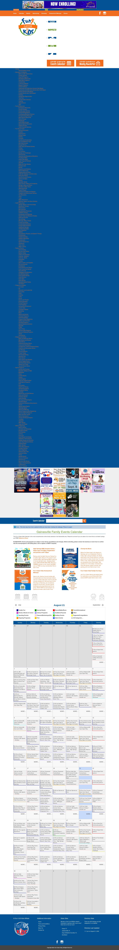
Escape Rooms (22, 145)
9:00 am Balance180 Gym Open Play (85, 672)
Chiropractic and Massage (25, 214)
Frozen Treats (22, 353)
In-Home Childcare (23, 83)
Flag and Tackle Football (25, 380)
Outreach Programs (24, 316)
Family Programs (23, 303)
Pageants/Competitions (80, 615)
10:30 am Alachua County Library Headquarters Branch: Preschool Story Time (59, 706)
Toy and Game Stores (24, 366)
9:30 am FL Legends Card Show (19, 838)
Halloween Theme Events (25, 438)
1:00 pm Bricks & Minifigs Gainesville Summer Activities (32, 695)
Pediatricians (22, 240)
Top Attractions (22, 195)
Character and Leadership (25, 290)
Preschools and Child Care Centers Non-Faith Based (32, 90)
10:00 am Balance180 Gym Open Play (19, 704)
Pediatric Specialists (24, 238)
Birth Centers (22, 208)
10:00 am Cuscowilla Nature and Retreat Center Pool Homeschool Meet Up (32, 832)
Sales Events (59, 618)
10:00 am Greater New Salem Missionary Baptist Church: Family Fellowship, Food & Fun (19, 849)
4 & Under (21, 287)
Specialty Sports (23, 408)
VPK (20, 104)
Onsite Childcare (23, 86)
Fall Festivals (22, 432)
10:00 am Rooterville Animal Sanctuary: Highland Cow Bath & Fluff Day (19, 689)
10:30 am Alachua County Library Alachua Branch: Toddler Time (45, 706)
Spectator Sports (23, 182)
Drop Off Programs (23, 77)
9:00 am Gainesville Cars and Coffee (19, 728)
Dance (20, 298)
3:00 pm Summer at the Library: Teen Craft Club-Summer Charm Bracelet (33, 706)
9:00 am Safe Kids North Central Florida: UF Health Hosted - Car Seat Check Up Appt (72, 774)
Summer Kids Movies (24, 461)
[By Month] (17, 597)
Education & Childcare (21, 72)
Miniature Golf (22, 166)
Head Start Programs (24, 80)
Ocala (46, 9)
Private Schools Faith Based (26, 91)
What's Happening (20, 425)
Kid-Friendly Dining (23, 354)
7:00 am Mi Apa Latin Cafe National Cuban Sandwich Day (19, 825)
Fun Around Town (20, 128)
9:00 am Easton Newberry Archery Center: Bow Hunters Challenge (98, 848)
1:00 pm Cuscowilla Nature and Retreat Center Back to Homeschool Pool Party (32, 740)
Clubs (20, 293)
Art (19, 288)
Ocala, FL (64, 928)
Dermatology (22, 219)
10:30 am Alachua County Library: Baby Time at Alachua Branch (58, 730)
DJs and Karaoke (23, 264)
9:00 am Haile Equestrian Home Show (18, 875)
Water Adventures (23, 199)
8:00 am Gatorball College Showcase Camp (97, 657)
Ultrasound (21, 243)
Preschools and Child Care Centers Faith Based (31, 88)
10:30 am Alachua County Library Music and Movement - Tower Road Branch (45, 696)
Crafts (20, 296)
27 (67, 820)
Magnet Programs (23, 85)
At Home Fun (22, 133)
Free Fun (21, 149)
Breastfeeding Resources (25, 211)
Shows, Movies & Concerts (26, 612)
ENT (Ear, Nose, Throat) (25, 220)
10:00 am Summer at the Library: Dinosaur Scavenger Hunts (32, 673)
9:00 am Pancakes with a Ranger (71, 824)
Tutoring (21, 101)
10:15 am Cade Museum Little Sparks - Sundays (19, 738)
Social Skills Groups (24, 122)
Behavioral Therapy (24, 206)
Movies (20, 167)
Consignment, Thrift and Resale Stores (29, 346)
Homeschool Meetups (55, 13)
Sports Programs (19, 367)
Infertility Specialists (24, 229)
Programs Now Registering (25, 319)
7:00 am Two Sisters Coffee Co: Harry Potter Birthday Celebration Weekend (98, 638)
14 (80, 717)
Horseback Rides (23, 158)
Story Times (22, 329)
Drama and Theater (24, 300)
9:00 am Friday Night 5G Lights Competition (46, 721)
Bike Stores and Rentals (25, 340)
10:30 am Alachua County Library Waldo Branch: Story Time (45, 738)
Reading (21, 95)
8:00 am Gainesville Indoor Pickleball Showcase (98, 695)
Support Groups (23, 125)
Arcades (21, 132)
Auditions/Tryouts (60, 612)
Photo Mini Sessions (24, 446)
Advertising (36, 13)
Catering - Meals (23, 258)
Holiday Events (59, 615)
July (19, 605)
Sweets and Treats (23, 364)
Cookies (21, 261)
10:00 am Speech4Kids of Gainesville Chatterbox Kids (59, 832)
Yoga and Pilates (23, 424)
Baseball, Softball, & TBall (25, 371)
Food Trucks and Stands (25, 269)
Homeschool (22, 82)
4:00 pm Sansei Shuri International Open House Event (32, 756)
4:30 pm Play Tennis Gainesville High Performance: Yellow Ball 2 (32, 859)
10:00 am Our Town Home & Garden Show (20, 881)
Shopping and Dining (20, 337)
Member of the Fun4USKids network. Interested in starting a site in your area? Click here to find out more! (71, 923)
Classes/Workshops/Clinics (44, 615)
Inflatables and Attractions (25, 272)
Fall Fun (21, 434)
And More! (64, 935)
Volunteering (22, 335)
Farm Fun (21, 435)
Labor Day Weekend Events (26, 442)
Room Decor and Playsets (25, 359)
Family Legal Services (24, 111)
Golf (20, 383)
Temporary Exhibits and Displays (27, 191)
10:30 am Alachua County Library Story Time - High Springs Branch (58, 739)
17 (27, 768)
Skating (20, 180)
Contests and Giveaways (25, 429)
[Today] (34, 597)
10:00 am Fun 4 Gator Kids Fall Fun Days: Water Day (46, 825)
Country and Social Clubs (25, 140)
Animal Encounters (23, 130)
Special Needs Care (24, 241)
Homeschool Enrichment (25, 306)
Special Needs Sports (24, 406)
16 (14, 768)
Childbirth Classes (23, 212)
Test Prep (21, 98)
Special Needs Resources (25, 124)
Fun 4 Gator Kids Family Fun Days (91, 571)
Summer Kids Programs (25, 330)
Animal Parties (22, 250)
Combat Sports (22, 375)
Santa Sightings (23, 450)
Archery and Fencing (24, 369)
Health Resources (20, 203)
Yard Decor (21, 283)
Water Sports (22, 422)
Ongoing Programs (24, 618)
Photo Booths (22, 280)
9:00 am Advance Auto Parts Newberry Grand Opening (20, 782)
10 (27, 717)
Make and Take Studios (25, 164)
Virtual (20, 333)
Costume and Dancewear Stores (27, 348)
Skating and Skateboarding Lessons (28, 403)
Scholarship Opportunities (25, 96)
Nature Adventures (23, 170)
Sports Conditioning (24, 409)
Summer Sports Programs (25, 413)
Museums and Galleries (25, 169)
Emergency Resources (24, 107)
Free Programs (22, 304)
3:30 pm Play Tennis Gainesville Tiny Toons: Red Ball (32, 748)
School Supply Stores (24, 361)
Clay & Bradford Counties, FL (69, 933)
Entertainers (22, 266)
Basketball (21, 372)
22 (93, 768)
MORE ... (102, 662)
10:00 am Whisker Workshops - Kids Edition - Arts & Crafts (45, 681)
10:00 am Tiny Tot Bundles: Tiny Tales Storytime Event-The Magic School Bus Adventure (45, 730)
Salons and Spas (23, 178)
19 (54, 768)
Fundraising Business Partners (26, 114)
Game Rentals (22, 270)
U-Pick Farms (22, 464)
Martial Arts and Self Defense (26, 393)
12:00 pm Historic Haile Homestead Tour (20, 799)
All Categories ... (78, 618)
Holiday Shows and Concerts (26, 440)
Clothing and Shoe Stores (25, 343)
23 (14, 820)
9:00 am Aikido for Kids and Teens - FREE (97, 705)
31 (27, 871)
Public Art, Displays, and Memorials (28, 174)
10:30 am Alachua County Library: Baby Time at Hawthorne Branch (45, 832)
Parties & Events (19, 248)
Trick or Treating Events (25, 463)
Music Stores (22, 358)
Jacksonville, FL (66, 930)
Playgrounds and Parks (25, 172)
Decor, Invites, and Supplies (26, 262)
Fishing (20, 148)
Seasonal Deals (23, 453)
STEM (20, 327)
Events (66, 13)
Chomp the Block (86, 549)
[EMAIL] (101, 597)
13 (67, 717)
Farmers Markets (23, 351)
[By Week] (26, 597)
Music (20, 312)
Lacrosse (21, 392)
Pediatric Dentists (23, 237)
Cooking (21, 295)
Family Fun (22, 610)
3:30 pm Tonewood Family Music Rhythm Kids (32, 800)
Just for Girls (22, 308)
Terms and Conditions (44, 924)
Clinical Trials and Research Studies (28, 216)
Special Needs (41, 610)
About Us (40, 928)
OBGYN (21, 232)
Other (75, 612)
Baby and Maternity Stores (25, 338)
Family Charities (23, 109)
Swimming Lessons (23, 416)
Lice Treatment (22, 230)
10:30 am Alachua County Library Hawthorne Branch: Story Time (71, 848)
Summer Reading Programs (26, 332)
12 (54, 717)
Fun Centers (22, 151)
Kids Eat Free (22, 356)
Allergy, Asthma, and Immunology (27, 204)
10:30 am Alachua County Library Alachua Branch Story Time (72, 706)
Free (38, 618)
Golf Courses (22, 154)
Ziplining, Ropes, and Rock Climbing (28, 201)
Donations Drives (23, 430)
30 (14, 871)
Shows (20, 455)
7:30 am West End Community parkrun (98, 644)
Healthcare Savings (24, 227)
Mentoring (21, 311)
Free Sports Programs (24, 382)
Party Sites (21, 279)
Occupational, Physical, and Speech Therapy (30, 233)
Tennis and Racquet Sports (26, 417)
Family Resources (20, 106)
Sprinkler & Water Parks (25, 187)
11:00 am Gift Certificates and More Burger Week (32, 839)
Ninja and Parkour (23, 395)
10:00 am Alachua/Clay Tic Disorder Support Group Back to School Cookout (19, 697)
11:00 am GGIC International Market (19, 747)
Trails (20, 198)
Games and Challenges (25, 153)
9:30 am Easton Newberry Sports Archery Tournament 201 (98, 809)
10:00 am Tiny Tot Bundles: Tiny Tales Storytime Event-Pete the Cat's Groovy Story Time (46, 784)
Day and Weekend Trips (25, 141)
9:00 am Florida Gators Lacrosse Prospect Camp (18, 773)
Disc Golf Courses (23, 143)
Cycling (20, 377)
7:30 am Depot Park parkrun (98, 650)
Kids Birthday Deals (24, 274)
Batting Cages (22, 135)
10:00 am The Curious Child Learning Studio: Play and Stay (33, 782)
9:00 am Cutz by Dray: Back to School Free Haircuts (20, 681)
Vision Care (22, 245)
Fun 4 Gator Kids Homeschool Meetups (42, 572)
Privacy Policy (41, 926)
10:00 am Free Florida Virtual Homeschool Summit (85, 800)
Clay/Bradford (80, 9)
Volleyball (21, 421)
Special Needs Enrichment (25, 324)
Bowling (21, 137)
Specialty (21, 325)
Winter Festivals (23, 466)
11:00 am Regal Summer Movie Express (31, 688)
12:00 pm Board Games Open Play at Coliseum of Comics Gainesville (19, 757)
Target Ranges (22, 190)
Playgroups (21, 120)
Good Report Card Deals (25, 437)
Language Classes (23, 309)
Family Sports (22, 379)
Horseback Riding (23, 390)
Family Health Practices (25, 225)
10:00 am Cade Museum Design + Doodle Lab (71, 673)
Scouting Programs (23, 322)
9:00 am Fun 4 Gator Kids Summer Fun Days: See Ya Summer (46, 673)
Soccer (20, 404)
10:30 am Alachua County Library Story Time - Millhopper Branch (45, 757)
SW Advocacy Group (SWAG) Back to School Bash (98, 630)
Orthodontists (22, 235)
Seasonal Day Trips (24, 451)
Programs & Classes (20, 285)
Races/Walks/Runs (60, 610)
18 (41, 768)
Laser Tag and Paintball (25, 161)
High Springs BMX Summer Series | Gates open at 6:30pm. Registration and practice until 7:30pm (44, 550)
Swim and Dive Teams (24, 414)
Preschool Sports (23, 396)
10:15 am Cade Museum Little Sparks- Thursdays (72, 695)
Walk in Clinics (22, 246)
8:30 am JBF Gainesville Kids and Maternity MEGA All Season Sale (19, 674)
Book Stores (22, 342)
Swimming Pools (23, 188)
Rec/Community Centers (25, 177)
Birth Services (22, 209)
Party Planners (22, 277)
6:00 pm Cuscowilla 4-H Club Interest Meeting (33, 903)
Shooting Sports (23, 401)
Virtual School (22, 103)
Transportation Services (25, 99)
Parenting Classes (23, 317)
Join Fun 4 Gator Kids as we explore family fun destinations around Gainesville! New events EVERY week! (92, 576)
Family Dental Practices (25, 224)
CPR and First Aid (23, 217)
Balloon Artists (22, 253)
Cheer (20, 374)
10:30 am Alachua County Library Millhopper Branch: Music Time (58, 696)
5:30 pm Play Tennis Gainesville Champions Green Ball (33, 896)
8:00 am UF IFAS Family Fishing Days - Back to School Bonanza (98, 749)
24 (27, 820)
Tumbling (21, 419)
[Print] (93, 597)
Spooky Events (22, 456)
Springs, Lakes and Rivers (25, 185)
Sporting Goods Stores (24, 363)
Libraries (21, 162)
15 (93, 717)
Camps (17, 69)
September (96, 605)
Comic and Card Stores (25, 345)
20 (67, 768)
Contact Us (41, 930)
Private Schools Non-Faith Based (27, 93)
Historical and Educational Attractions (28, 156)
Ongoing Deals (22, 443)
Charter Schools (23, 75)
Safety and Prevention (24, 321)
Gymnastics (22, 385)
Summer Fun (22, 459)
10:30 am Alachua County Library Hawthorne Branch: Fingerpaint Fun (45, 809)
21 (80, 768)
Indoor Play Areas (23, 159)
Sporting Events (23, 615)
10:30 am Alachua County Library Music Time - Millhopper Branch (58, 749)
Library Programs (42, 612)
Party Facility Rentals (24, 275)
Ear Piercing (22, 350)
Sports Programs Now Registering (27, 411)
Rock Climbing (22, 398)
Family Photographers (24, 112)
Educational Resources (24, 78)
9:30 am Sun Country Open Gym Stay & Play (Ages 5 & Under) (59, 673)
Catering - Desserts (24, 256)
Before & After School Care (25, 74)
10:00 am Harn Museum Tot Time (84, 704)
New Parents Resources (25, 117)
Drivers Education (23, 301)
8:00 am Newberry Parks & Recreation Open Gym (98, 688)
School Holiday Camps (24, 70)
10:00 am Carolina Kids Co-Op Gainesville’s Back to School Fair (85, 749)
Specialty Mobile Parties (25, 282)
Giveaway (44, 13)
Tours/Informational (79, 610)
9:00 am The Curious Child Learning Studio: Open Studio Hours (98, 756)
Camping (21, 138)
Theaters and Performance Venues (28, 193)
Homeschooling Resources (25, 116)
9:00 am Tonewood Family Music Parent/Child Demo (32, 773)
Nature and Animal (23, 314)
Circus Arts (21, 291)
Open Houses (22, 445)
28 (80, 820)
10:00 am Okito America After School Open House (85, 688)
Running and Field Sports (25, 400)
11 (41, 717)
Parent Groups (22, 119)
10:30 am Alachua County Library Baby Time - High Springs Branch (71, 749)
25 (41, 820)
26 (54, 820)
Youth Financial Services (25, 127)
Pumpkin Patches (23, 448)
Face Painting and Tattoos (25, 267)
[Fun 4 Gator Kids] (27, 26)
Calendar (21, 13)
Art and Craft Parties (24, 251)
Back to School (22, 427)
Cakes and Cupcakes (24, 254)
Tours (20, 196)
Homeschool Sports (24, 388)
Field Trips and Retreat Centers (27, 146)
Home (15, 13)
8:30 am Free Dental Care (98, 838)
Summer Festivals (23, 458)
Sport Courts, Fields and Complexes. (28, 183)
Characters (21, 259)
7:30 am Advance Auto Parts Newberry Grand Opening (85, 722)
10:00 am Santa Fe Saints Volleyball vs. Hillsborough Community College (85, 840)
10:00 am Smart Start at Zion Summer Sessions (32, 681)
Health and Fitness (23, 387)
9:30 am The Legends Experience (19, 830)
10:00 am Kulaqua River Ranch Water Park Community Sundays (19, 889)
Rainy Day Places (23, 175)
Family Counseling (23, 222)
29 (93, 820)
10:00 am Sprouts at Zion (58, 687)
